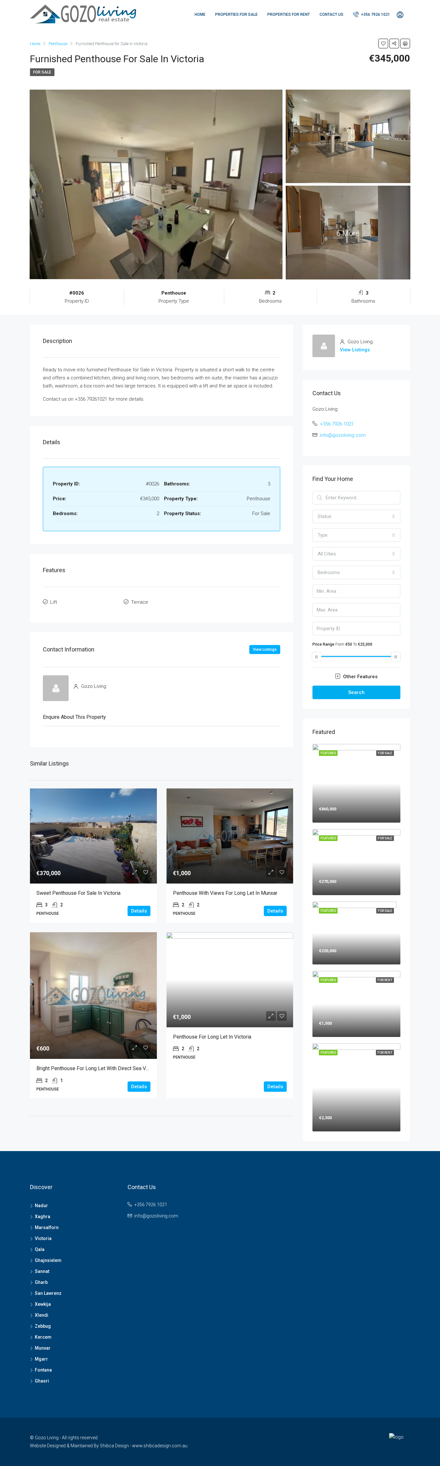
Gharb (41, 1282)
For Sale (42, 72)
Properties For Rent (288, 14)
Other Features (360, 676)
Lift (53, 602)
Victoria (43, 1238)
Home (200, 14)
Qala (39, 1249)
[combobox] (356, 516)
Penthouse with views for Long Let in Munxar (225, 893)
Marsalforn (47, 1227)
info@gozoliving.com (343, 435)
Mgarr (41, 1359)
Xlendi (41, 1315)
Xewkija (43, 1304)
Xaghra (42, 1216)
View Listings (265, 649)
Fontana (43, 1370)
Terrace (139, 602)
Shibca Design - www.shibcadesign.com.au (143, 1445)
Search (356, 692)
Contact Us (331, 14)
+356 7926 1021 (375, 14)
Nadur (41, 1205)
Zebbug (43, 1326)
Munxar (43, 1348)
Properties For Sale (236, 14)
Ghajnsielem (48, 1260)
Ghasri (42, 1380)
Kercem (43, 1337)
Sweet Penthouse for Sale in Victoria (78, 893)
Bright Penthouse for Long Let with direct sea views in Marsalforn (112, 1068)
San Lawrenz (48, 1293)
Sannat (42, 1271)
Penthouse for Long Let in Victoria (212, 1037)
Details (139, 911)
